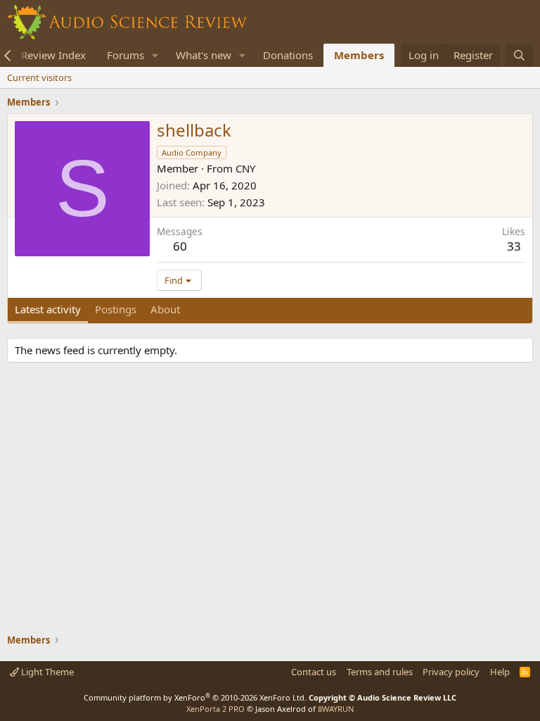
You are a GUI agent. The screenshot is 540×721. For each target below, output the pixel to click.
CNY (245, 168)
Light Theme (46, 671)
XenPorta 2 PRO (215, 708)
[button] (155, 55)
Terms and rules (380, 671)
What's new (203, 55)
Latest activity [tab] (48, 309)
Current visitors (39, 77)
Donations (288, 55)
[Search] (519, 55)
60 (180, 246)
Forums (125, 55)
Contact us (313, 671)
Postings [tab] (115, 309)
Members (359, 55)
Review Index (53, 55)
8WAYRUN (336, 708)
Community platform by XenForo (195, 697)
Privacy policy (451, 671)
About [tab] (165, 309)
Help (500, 671)
